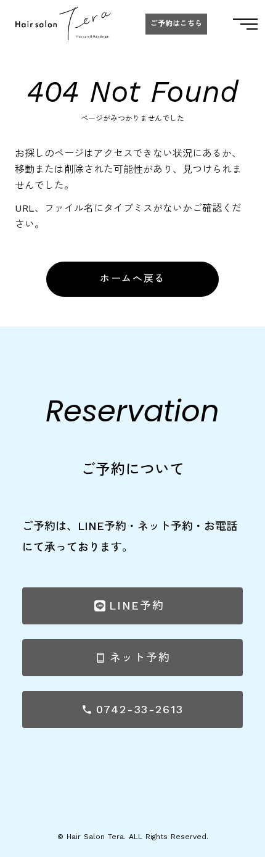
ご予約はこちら (176, 24)
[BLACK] (63, 23)
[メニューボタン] (245, 23)
